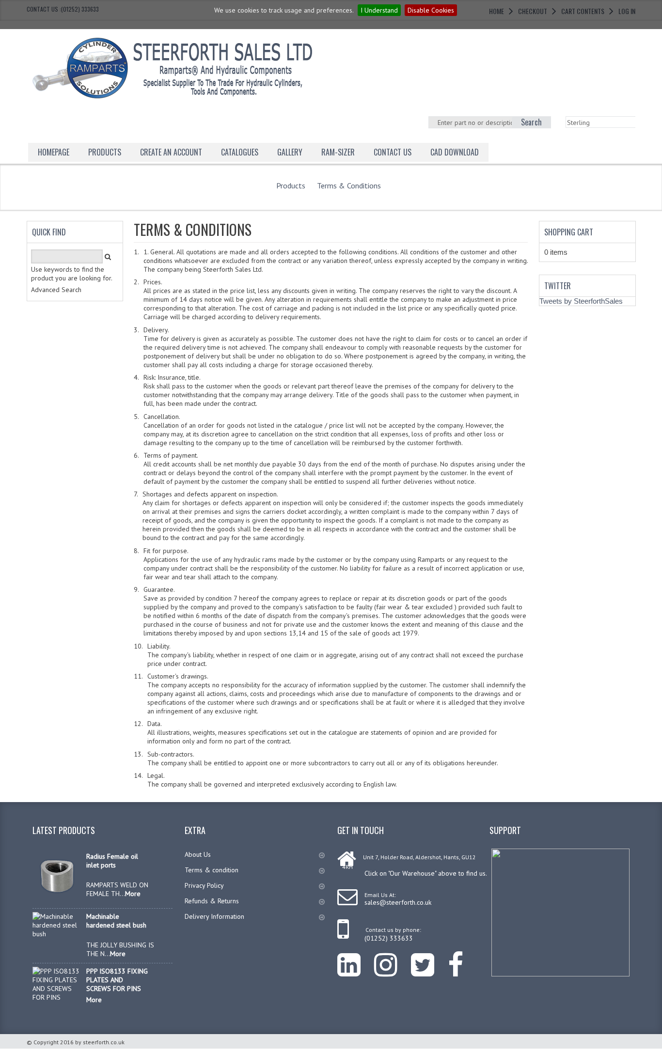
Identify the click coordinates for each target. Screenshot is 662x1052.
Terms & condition (211, 870)
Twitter (557, 286)
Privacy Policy (204, 885)
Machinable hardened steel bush (116, 920)
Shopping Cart (568, 232)
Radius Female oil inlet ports (112, 860)
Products (104, 152)
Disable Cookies (431, 10)
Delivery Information (214, 916)
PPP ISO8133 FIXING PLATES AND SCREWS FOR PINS (117, 980)
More (133, 893)
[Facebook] (462, 957)
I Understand (379, 10)
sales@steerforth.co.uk (397, 902)
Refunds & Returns (212, 901)
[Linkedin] (355, 957)
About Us (198, 854)
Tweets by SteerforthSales (581, 301)
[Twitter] (429, 957)
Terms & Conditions (349, 185)
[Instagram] (392, 957)
